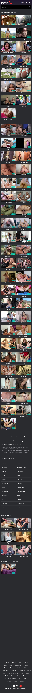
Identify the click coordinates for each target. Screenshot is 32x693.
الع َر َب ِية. (7, 678)
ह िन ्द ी (19, 667)
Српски (27, 670)
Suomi (27, 673)
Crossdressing (21, 491)
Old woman (5, 491)
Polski (25, 678)
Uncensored (5, 463)
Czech (19, 499)
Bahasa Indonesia (8, 665)
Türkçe (19, 662)
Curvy (3, 475)
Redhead (4, 503)
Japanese (4, 467)
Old (2, 499)
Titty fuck (4, 471)
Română (9, 681)
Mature (3, 487)
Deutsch (12, 667)
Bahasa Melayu (18, 665)
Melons (19, 463)
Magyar (25, 675)
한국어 (16, 673)
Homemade (20, 471)
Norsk (4, 673)
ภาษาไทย (10, 673)
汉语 (25, 662)
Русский (26, 665)
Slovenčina (20, 670)
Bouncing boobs (21, 467)
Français (14, 662)
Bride (18, 495)
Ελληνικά (13, 675)
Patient (3, 507)
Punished (4, 495)
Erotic (18, 475)
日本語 (22, 673)
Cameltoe (19, 483)
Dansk (6, 675)
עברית (20, 678)
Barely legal (20, 487)
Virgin (18, 507)
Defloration (5, 483)
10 (18, 441)
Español (7, 662)
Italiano (25, 667)
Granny (4, 479)
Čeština (19, 675)
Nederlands (5, 670)
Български (22, 681)
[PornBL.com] (6, 2)
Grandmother (20, 479)
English (5, 667)
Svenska (15, 681)
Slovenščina (13, 670)
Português (14, 678)
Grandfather (20, 503)
